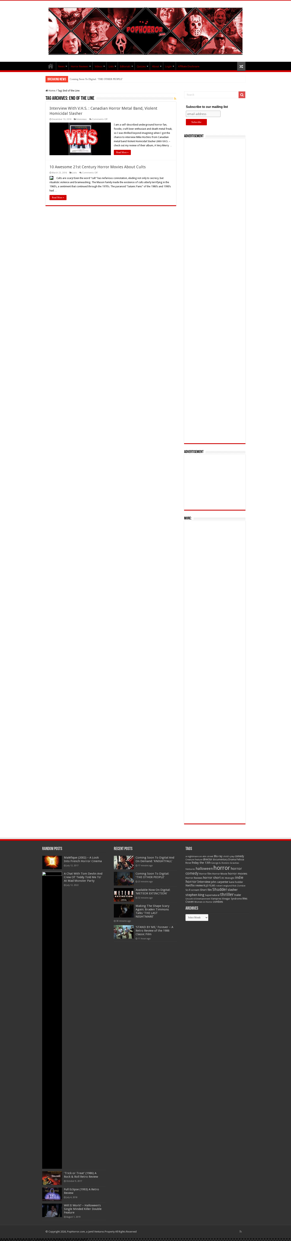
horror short (212, 878)
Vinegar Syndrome (232, 898)
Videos (98, 66)
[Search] (242, 94)
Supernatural (212, 895)
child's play (228, 856)
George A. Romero (220, 863)
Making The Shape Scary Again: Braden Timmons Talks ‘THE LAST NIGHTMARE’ (152, 911)
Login (168, 66)
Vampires (216, 898)
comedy (239, 856)
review (199, 885)
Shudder (219, 889)
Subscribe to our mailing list (207, 106)
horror (221, 867)
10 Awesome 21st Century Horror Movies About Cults (97, 167)
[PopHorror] (145, 30)
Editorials (125, 66)
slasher (233, 890)
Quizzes (141, 66)
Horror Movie (219, 873)
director (207, 859)
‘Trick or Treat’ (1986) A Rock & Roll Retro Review (81, 1174)
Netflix (190, 885)
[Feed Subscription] (175, 98)
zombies (218, 901)
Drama (232, 859)
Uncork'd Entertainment (197, 899)
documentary (220, 859)
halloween (204, 868)
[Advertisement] (214, 291)
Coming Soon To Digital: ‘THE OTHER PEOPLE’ (152, 875)
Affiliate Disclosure (188, 66)
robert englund (224, 885)
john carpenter (219, 881)
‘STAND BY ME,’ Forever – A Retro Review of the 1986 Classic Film (154, 930)
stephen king (194, 895)
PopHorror (51, 66)
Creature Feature (193, 859)
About (155, 66)
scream (195, 890)
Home (51, 90)
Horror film (205, 873)
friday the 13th (201, 862)
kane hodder (236, 882)
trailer (237, 895)
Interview (203, 882)
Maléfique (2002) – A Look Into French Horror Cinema (83, 859)
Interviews (81, 119)
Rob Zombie (238, 885)
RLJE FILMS (209, 885)
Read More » (122, 152)
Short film (206, 889)
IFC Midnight (227, 878)
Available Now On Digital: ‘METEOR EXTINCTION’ (98, 79)
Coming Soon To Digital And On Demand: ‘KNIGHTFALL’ (155, 859)
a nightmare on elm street (199, 856)
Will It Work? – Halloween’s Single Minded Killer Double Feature (83, 1209)
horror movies (237, 873)
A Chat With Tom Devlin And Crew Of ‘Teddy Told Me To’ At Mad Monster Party (83, 877)
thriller (227, 894)
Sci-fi (187, 890)
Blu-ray (218, 856)
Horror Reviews (79, 66)
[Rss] (240, 1231)
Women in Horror (203, 902)
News (61, 66)
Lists (111, 66)
